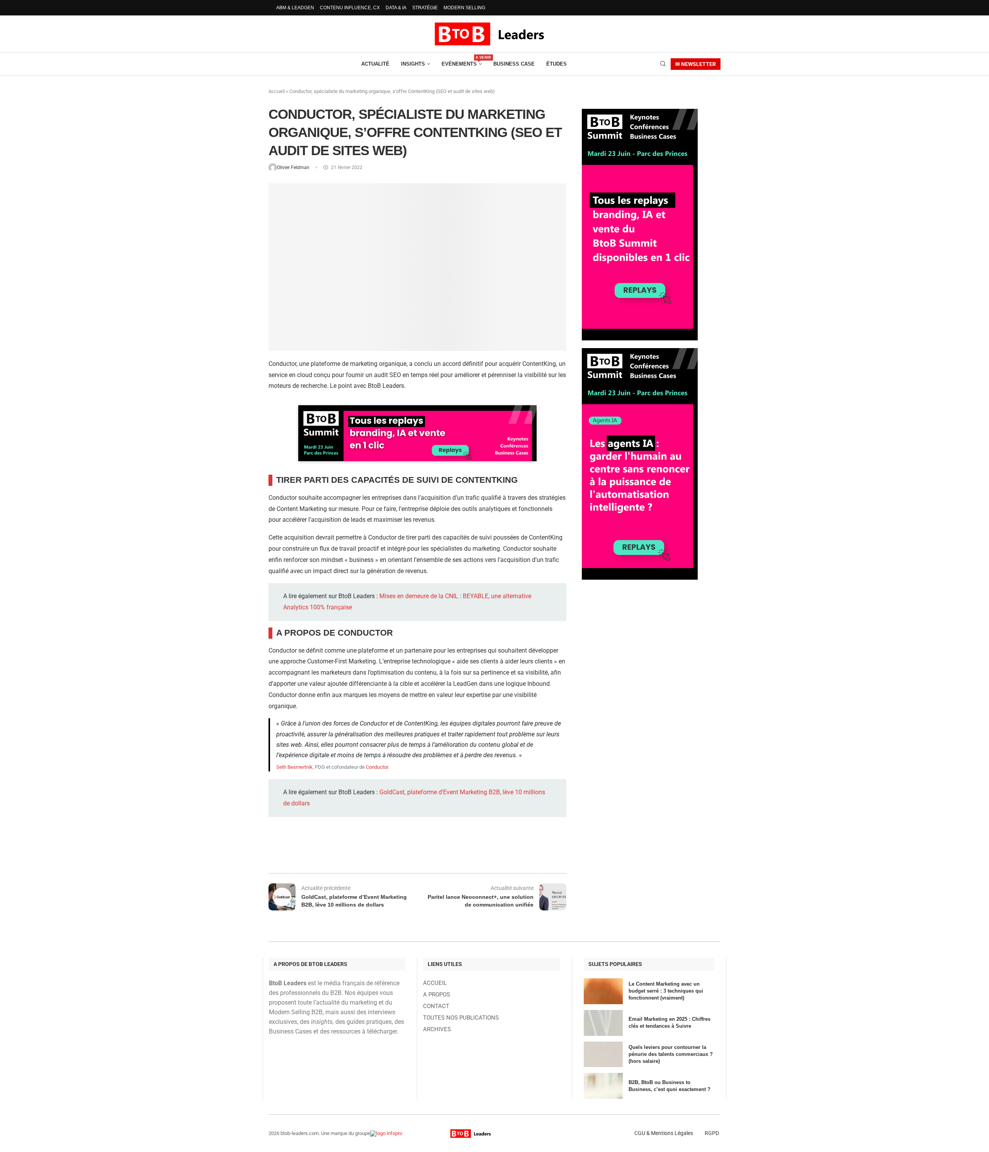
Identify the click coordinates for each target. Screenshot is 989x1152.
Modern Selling (464, 7)
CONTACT (436, 1006)
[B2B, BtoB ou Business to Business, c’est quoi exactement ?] (603, 1086)
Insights (413, 64)
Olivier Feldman (294, 167)
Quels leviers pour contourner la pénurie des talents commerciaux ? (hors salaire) (671, 1054)
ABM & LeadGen (295, 7)
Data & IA (396, 7)
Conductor (377, 767)
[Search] (663, 64)
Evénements (462, 61)
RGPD (712, 1133)
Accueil (276, 91)
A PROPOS (436, 995)
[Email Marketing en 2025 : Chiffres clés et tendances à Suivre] (603, 1023)
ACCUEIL (435, 983)
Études (556, 64)
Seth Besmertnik (294, 767)
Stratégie (425, 7)
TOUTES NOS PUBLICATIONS (461, 1018)
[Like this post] (333, 852)
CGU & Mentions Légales (663, 1133)
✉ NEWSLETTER (695, 64)
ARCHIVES (437, 1029)
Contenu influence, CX (350, 7)
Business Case (514, 64)
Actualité (375, 64)
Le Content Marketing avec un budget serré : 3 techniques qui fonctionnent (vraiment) (666, 991)
